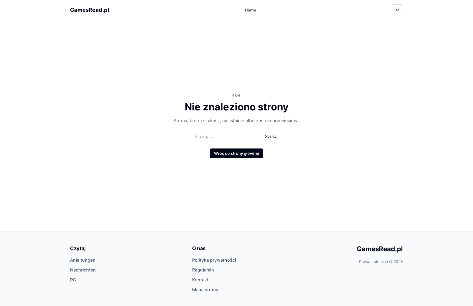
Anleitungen (83, 260)
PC (73, 279)
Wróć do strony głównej (236, 153)
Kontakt (200, 279)
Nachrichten (83, 270)
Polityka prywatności (214, 260)
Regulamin (203, 270)
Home (250, 10)
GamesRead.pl (89, 10)
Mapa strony (205, 289)
